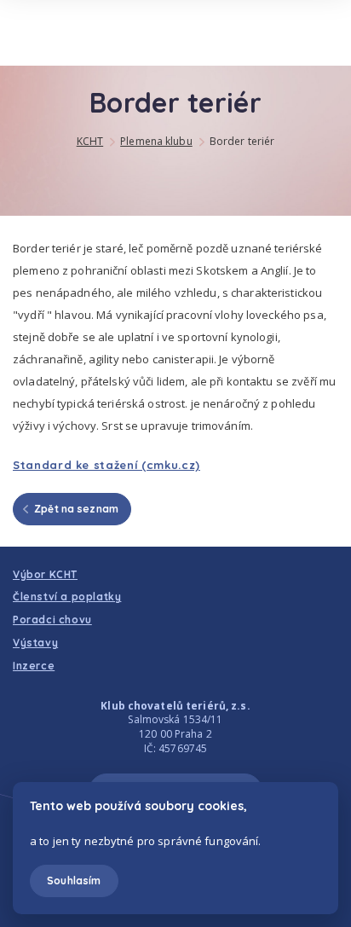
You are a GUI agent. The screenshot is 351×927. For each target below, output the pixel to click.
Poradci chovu (52, 619)
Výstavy (35, 642)
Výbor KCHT (45, 574)
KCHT (90, 141)
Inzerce (34, 665)
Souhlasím (74, 880)
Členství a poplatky (67, 596)
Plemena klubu (156, 141)
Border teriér (242, 141)
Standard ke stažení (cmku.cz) (106, 465)
